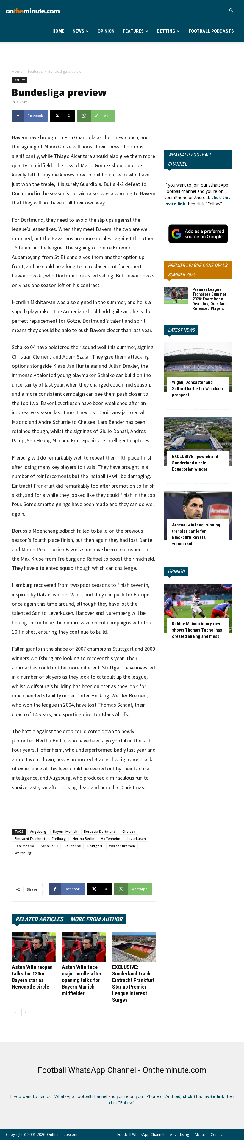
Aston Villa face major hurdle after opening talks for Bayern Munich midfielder (81, 980)
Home (58, 31)
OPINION (176, 571)
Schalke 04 (49, 845)
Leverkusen (136, 838)
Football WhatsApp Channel (140, 1134)
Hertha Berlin (83, 838)
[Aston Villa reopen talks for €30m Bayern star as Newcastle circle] (34, 947)
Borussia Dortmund (100, 831)
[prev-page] (15, 1012)
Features (133, 31)
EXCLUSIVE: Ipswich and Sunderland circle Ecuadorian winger (195, 463)
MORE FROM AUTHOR (96, 919)
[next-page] (25, 1012)
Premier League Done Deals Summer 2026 (197, 270)
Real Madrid (24, 845)
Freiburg (59, 838)
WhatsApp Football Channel (190, 159)
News (78, 31)
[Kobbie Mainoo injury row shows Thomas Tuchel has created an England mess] (198, 608)
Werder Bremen (122, 845)
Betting (166, 31)
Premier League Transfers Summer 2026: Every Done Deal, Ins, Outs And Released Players (210, 299)
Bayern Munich (65, 831)
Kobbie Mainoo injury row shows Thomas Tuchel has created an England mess (197, 630)
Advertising (179, 1134)
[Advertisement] (122, 55)
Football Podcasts (211, 31)
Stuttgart (94, 845)
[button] (231, 10)
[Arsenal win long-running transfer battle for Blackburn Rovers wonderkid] (198, 515)
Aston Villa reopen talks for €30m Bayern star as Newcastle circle (32, 977)
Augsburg (38, 831)
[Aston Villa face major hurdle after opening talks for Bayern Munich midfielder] (84, 947)
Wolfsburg (23, 853)
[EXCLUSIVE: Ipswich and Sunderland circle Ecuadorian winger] (198, 441)
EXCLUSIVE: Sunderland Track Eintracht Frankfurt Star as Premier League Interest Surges (133, 983)
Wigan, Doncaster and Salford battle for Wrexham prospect (197, 389)
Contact (217, 1134)
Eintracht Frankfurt (30, 838)
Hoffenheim (110, 838)
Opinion (106, 31)
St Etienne (73, 845)
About (200, 1134)
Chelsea (128, 831)
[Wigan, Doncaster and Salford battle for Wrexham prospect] (198, 367)
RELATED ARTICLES (39, 919)
